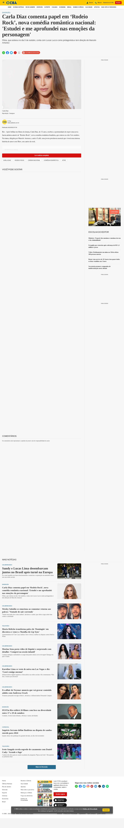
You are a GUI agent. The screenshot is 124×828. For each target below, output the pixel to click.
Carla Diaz (7, 160)
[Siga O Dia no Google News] (31, 53)
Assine (118, 2)
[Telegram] (95, 786)
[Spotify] (107, 786)
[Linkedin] (103, 786)
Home (9, 7)
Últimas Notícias (18, 7)
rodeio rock (19, 160)
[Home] (11, 4)
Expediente (82, 813)
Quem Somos (101, 813)
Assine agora (60, 794)
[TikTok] (99, 786)
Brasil (69, 7)
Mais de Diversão (42, 767)
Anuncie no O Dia (108, 2)
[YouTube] (91, 786)
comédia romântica (51, 160)
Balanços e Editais (26, 792)
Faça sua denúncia (26, 795)
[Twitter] (84, 786)
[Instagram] (88, 786)
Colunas (54, 7)
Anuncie (59, 813)
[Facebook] (80, 786)
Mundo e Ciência (78, 7)
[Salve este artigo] (15, 52)
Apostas (97, 7)
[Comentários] (19, 52)
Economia (62, 7)
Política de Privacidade (24, 799)
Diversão (40, 7)
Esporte (47, 7)
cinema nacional (34, 160)
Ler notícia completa (42, 155)
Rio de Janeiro (30, 7)
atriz (64, 160)
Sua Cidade (88, 7)
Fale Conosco (91, 813)
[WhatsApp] (76, 786)
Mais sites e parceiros (27, 789)
